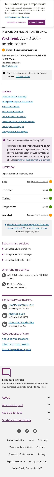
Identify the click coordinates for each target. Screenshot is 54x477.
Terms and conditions (20, 447)
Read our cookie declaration (17, 17)
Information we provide (15, 344)
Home (31, 440)
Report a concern (16, 461)
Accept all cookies (36, 22)
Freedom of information (21, 454)
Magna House (17, 313)
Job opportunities (38, 461)
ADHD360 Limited (10, 66)
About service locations (15, 338)
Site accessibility (15, 440)
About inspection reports (16, 349)
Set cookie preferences (16, 22)
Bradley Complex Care (21, 305)
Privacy (41, 454)
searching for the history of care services (31, 159)
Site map (42, 440)
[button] (27, 50)
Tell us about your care (13, 379)
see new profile (23, 76)
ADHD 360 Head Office (21, 322)
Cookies (40, 447)
